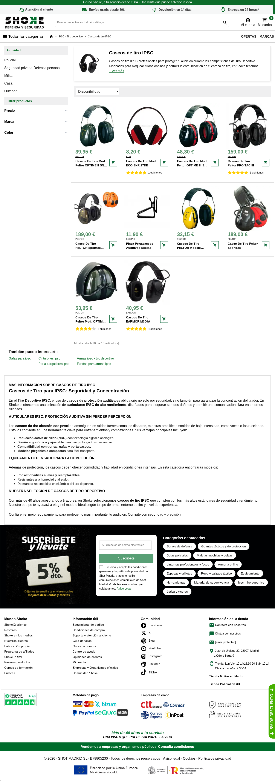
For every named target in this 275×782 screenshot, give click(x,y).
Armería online (228, 564)
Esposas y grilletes (179, 573)
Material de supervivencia (211, 582)
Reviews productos (17, 662)
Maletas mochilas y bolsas (214, 555)
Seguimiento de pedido (88, 624)
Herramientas (176, 582)
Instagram (145, 656)
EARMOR (131, 313)
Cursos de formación (18, 667)
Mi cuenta (79, 662)
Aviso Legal (124, 588)
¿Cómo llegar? (224, 655)
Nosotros (10, 630)
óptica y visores (177, 591)
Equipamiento (250, 573)
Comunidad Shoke (85, 673)
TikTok (145, 672)
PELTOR (79, 156)
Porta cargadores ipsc (53, 364)
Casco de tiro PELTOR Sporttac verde (88, 248)
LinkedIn (145, 664)
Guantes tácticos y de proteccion (223, 546)
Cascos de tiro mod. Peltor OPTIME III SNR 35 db (193, 165)
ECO (128, 156)
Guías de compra (84, 646)
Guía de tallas (82, 640)
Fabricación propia (17, 646)
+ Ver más (116, 71)
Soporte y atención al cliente (92, 635)
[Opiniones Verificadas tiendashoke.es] (20, 700)
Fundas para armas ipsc (94, 364)
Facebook (145, 625)
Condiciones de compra (89, 630)
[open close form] (272, 711)
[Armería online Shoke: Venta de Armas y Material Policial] (24, 22)
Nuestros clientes (16, 640)
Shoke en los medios (18, 635)
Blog (145, 641)
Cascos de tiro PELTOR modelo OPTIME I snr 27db (190, 248)
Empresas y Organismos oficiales (95, 667)
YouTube (145, 648)
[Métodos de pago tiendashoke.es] (83, 705)
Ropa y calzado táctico (216, 573)
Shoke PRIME (13, 657)
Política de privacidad (214, 758)
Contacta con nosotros (227, 625)
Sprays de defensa (179, 546)
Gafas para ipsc (20, 358)
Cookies (189, 758)
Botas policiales (177, 555)
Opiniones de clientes (87, 657)
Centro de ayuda (84, 651)
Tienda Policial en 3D (224, 684)
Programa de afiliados (19, 651)
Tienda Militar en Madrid (226, 676)
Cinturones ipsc (49, 358)
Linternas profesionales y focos (188, 564)
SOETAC (130, 239)
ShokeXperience (15, 624)
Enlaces (9, 673)
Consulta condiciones (176, 746)
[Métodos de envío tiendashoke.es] (151, 705)
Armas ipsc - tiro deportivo (95, 358)
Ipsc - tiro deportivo (251, 582)
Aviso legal (171, 758)
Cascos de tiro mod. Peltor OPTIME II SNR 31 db (90, 165)
